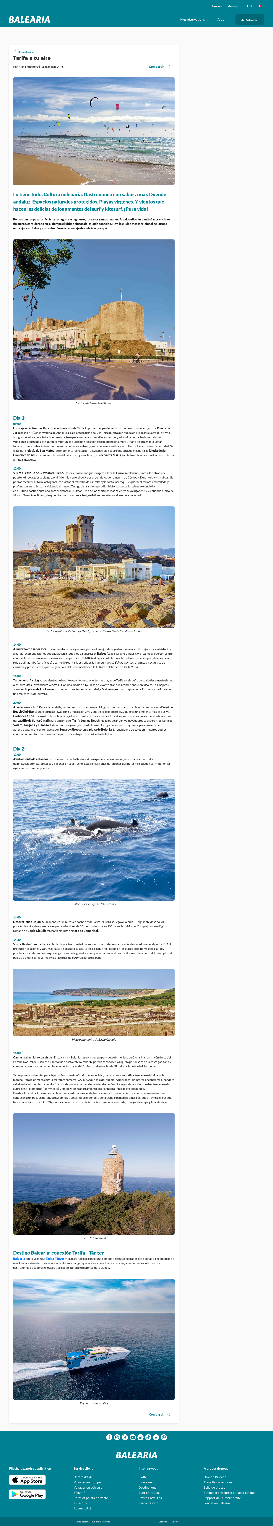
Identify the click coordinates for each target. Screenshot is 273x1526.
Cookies (175, 1521)
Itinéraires (145, 1482)
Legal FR (163, 1521)
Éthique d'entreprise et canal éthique (229, 1493)
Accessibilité (82, 1508)
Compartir (156, 67)
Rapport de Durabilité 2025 (223, 1498)
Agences (233, 5)
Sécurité (79, 1493)
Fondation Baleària (217, 1503)
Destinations (147, 1487)
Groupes (217, 5)
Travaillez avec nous (218, 1482)
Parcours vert (148, 1503)
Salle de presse (214, 1487)
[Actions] (259, 6)
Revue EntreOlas (150, 1498)
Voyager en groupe (87, 1482)
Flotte (143, 1477)
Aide (220, 19)
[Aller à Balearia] (30, 19)
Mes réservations (192, 19)
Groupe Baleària (215, 1477)
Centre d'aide (83, 1477)
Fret (249, 5)
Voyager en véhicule (88, 1487)
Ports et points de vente (91, 1498)
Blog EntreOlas (149, 1493)
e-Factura (80, 1503)
